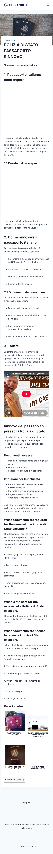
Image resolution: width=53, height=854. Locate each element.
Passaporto (9, 40)
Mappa (26, 802)
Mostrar (20, 780)
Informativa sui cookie (25, 824)
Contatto (8, 824)
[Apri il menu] (47, 5)
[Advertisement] (26, 110)
